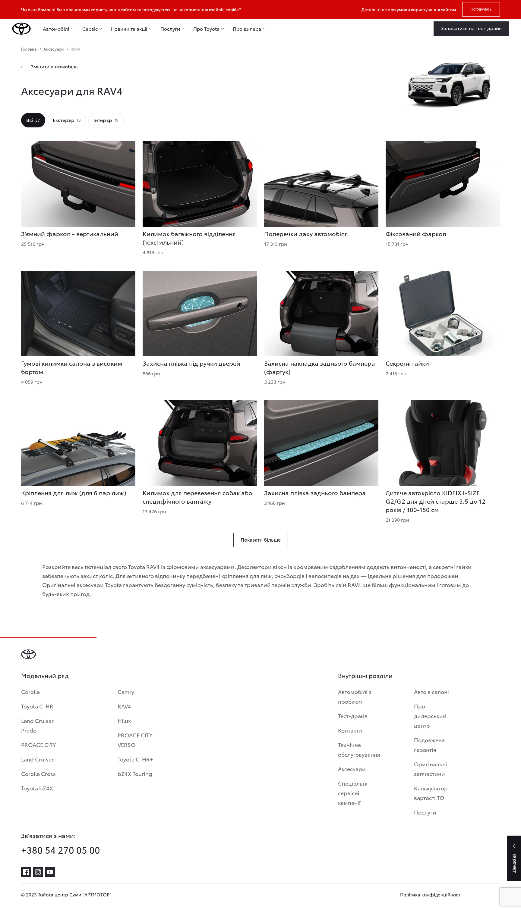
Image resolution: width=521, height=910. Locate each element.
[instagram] (38, 872)
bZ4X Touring (135, 773)
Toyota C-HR (37, 706)
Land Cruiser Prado (37, 725)
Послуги (425, 812)
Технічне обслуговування (359, 749)
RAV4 (124, 706)
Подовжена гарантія (429, 744)
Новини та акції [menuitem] (129, 28)
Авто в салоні (431, 691)
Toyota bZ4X (37, 788)
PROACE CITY (38, 744)
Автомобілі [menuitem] (56, 28)
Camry (126, 691)
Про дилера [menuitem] (247, 28)
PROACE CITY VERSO (135, 739)
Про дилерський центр (430, 715)
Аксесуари (352, 768)
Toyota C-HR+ (135, 759)
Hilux (124, 720)
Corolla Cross (38, 773)
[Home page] (21, 29)
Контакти (350, 730)
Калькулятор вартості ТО (431, 792)
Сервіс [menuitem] (90, 28)
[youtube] (50, 872)
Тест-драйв (353, 715)
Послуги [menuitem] (170, 28)
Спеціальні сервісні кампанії (353, 792)
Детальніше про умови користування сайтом (409, 9)
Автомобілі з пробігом (354, 696)
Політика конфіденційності (431, 894)
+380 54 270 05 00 (60, 849)
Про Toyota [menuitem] (206, 28)
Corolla (30, 691)
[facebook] (26, 872)
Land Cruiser (37, 759)
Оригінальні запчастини (430, 768)
